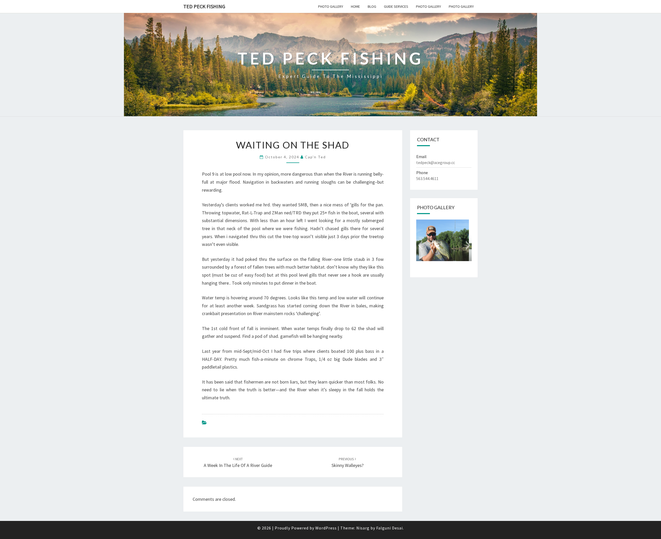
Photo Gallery (330, 6)
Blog (372, 6)
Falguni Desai (389, 527)
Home (355, 6)
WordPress (326, 527)
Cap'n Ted (315, 157)
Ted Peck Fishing (204, 6)
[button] (420, 245)
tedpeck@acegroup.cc (435, 162)
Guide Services (396, 6)
